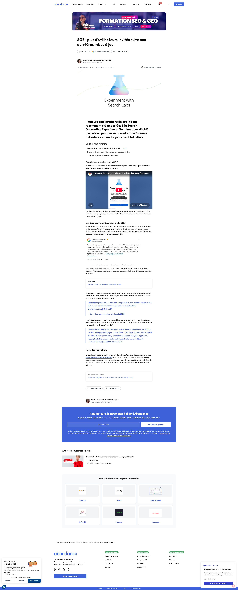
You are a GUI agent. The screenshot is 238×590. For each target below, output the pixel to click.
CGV (124, 588)
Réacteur (172, 560)
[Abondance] (61, 4)
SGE (125, 148)
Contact (108, 567)
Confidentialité (136, 588)
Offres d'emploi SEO (144, 556)
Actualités (68, 542)
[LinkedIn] (55, 569)
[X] (64, 569)
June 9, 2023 (117, 341)
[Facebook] (68, 569)
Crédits (100, 588)
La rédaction (109, 563)
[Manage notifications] (233, 585)
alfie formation (174, 563)
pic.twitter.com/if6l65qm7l (132, 339)
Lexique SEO (141, 567)
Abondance (60, 542)
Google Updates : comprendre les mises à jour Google (104, 284)
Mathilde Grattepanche (103, 60)
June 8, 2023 (119, 314)
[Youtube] (59, 569)
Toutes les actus (78, 4)
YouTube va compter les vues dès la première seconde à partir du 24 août (110, 377)
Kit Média (108, 560)
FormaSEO (173, 556)
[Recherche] (168, 4)
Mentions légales (112, 588)
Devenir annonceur (111, 556)
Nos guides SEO (142, 560)
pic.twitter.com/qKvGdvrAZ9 (100, 309)
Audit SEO (147, 4)
